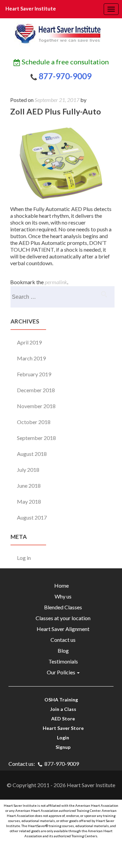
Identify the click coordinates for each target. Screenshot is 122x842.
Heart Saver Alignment (61, 629)
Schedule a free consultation (64, 62)
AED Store (61, 718)
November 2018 (36, 406)
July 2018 (28, 469)
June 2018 (29, 485)
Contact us (61, 639)
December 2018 (36, 390)
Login (61, 737)
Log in (24, 557)
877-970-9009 (64, 76)
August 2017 (32, 517)
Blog (61, 650)
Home (61, 585)
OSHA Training (61, 699)
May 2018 (29, 501)
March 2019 (31, 358)
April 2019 (29, 342)
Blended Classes (61, 607)
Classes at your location (61, 618)
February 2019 (34, 374)
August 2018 (32, 453)
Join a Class (61, 709)
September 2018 (36, 438)
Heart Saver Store (61, 728)
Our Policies (59, 672)
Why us (61, 596)
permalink (56, 282)
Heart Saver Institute (30, 8)
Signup (61, 747)
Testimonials (61, 661)
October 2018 (33, 422)
